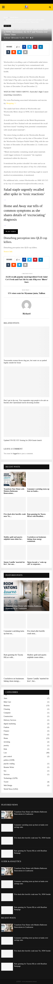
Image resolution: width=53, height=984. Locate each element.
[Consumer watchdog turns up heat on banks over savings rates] (38, 479)
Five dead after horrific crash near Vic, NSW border (32, 838)
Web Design (8, 785)
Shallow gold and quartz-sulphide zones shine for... (13, 538)
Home (6, 738)
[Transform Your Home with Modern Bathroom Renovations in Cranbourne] (15, 479)
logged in (16, 453)
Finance (6, 731)
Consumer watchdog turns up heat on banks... (38, 490)
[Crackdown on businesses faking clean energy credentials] (38, 527)
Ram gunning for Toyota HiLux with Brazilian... (36, 515)
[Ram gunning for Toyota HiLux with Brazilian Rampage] (38, 504)
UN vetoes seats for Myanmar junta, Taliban (26, 293)
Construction (8, 716)
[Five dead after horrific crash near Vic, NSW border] (15, 504)
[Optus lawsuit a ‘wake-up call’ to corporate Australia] (38, 552)
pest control (8, 756)
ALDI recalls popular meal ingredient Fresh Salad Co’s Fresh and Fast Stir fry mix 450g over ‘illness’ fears (26, 279)
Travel (6, 782)
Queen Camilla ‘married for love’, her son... (14, 563)
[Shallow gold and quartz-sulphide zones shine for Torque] (15, 527)
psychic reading (9, 764)
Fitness (6, 734)
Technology (8, 778)
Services (6, 774)
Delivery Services (10, 720)
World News (7, 26)
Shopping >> (11, 103)
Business (7, 705)
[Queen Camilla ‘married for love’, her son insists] (15, 552)
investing (7, 742)
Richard (8, 38)
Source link (8, 252)
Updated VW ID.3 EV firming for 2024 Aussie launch (23, 440)
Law (5, 753)
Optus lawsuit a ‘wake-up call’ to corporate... (36, 563)
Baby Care (7, 702)
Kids (5, 749)
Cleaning (7, 709)
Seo (5, 771)
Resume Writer (9, 767)
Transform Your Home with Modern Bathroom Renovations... (14, 491)
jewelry (6, 745)
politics (6, 760)
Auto (5, 698)
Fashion (6, 727)
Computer (7, 713)
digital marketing (10, 724)
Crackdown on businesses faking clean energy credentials (36, 539)
